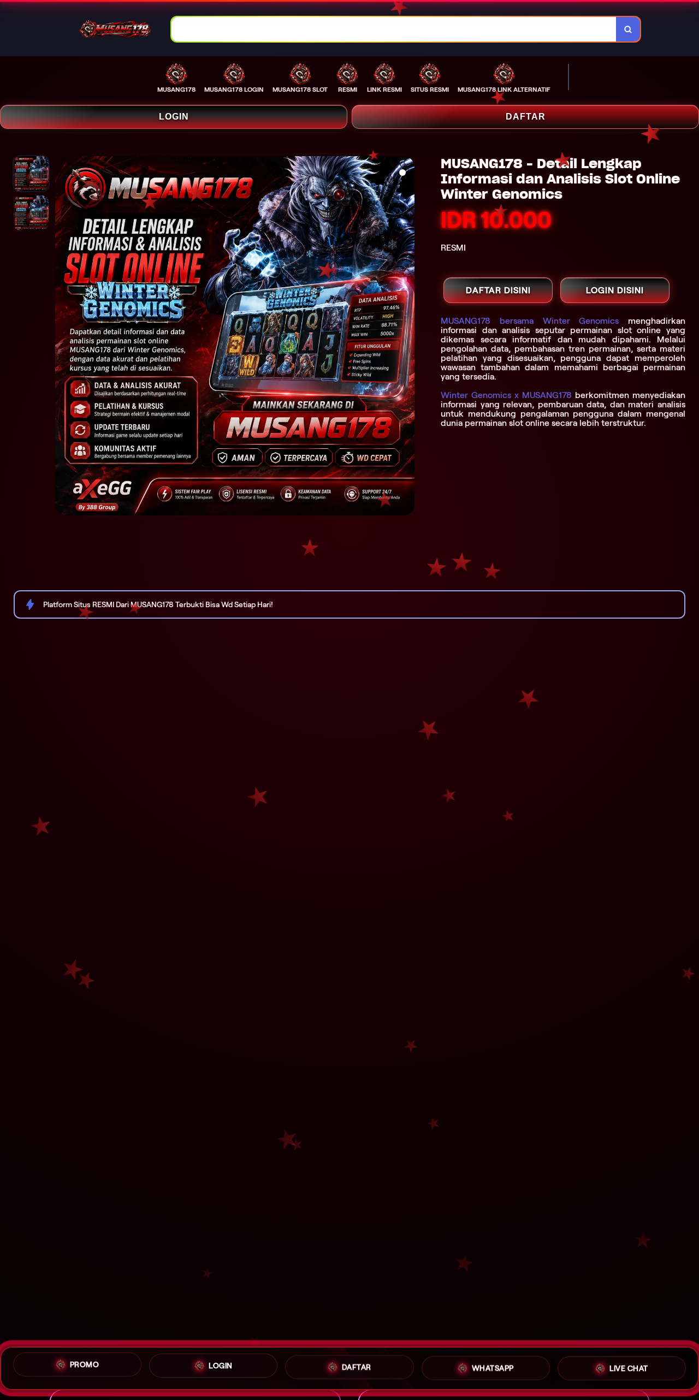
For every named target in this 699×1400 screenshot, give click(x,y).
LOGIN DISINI (615, 290)
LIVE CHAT (628, 1366)
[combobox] (394, 29)
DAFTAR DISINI (498, 290)
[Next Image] (405, 337)
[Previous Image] (64, 337)
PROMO (84, 1367)
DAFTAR (526, 116)
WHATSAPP (493, 1367)
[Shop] (51, 29)
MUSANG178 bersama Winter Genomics (530, 320)
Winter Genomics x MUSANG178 (506, 395)
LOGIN (174, 116)
